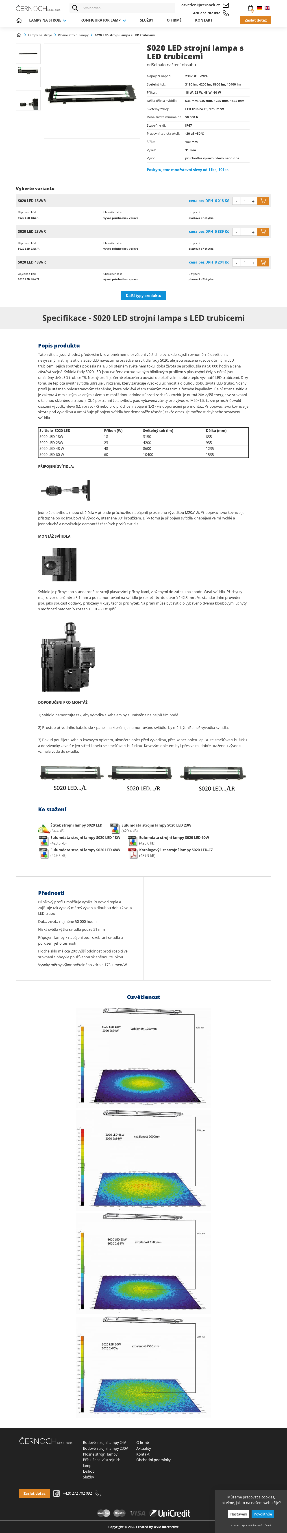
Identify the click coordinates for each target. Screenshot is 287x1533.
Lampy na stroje (45, 20)
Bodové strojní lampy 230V (105, 1448)
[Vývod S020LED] (28, 100)
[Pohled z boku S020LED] (28, 54)
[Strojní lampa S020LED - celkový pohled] (92, 91)
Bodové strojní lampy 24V (104, 1442)
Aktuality (143, 1448)
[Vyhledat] (75, 8)
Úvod (19, 20)
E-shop (89, 1471)
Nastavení (238, 1514)
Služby (146, 20)
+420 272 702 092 (205, 13)
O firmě (174, 20)
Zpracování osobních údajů (256, 1525)
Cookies (235, 1525)
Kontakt (203, 20)
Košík (248, 8)
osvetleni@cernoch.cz (200, 4)
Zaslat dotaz (256, 20)
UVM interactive (166, 1527)
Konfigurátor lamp (101, 20)
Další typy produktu (143, 295)
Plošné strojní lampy (100, 1454)
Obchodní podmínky (153, 1459)
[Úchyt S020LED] (28, 77)
